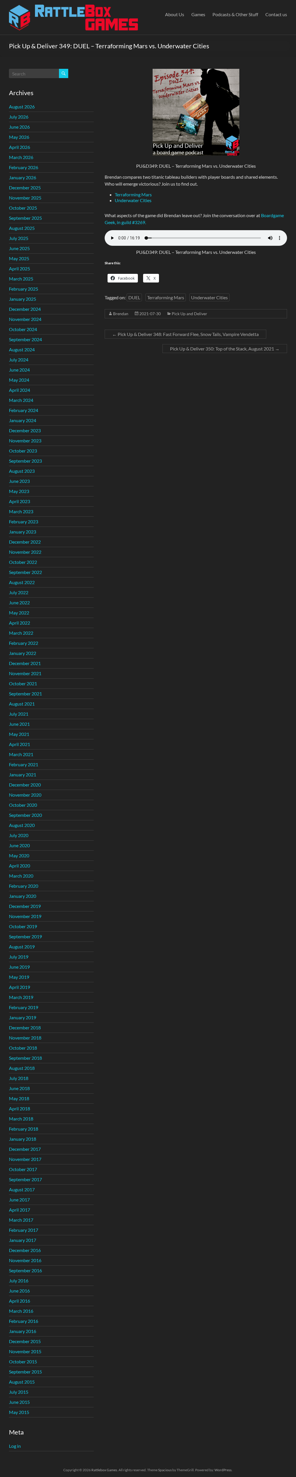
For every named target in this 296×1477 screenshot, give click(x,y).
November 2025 (25, 197)
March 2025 (21, 278)
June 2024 (19, 369)
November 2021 (25, 673)
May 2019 (19, 977)
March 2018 (21, 1118)
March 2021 (21, 754)
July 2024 (18, 359)
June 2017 (19, 1199)
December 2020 (25, 784)
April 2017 (19, 1209)
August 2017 (22, 1189)
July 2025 (18, 238)
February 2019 (23, 1007)
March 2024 (21, 400)
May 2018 (19, 1098)
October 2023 (23, 450)
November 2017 (25, 1159)
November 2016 (25, 1260)
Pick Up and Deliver (189, 313)
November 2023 (25, 440)
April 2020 (19, 865)
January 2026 (22, 177)
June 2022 (19, 602)
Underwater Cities (133, 200)
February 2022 (23, 643)
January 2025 (22, 299)
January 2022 (22, 653)
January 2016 (22, 1331)
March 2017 (21, 1220)
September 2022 (25, 572)
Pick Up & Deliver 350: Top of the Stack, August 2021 (225, 348)
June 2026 (19, 127)
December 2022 (25, 541)
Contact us (276, 14)
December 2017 (25, 1149)
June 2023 (19, 481)
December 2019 (25, 906)
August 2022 (22, 582)
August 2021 (22, 703)
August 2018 (22, 1068)
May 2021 (19, 734)
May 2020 (19, 855)
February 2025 (23, 288)
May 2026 (19, 137)
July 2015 (18, 1392)
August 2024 (22, 349)
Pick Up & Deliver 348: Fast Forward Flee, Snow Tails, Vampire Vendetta (185, 334)
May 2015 (19, 1412)
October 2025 (23, 208)
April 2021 (19, 744)
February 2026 (23, 167)
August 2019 (22, 946)
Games (198, 14)
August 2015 (22, 1381)
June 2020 (19, 845)
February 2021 (23, 764)
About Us (174, 14)
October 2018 (23, 1047)
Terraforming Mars (133, 194)
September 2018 (25, 1058)
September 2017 (25, 1179)
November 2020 (25, 794)
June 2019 (19, 967)
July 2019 (18, 956)
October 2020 (23, 805)
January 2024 (22, 420)
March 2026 (21, 157)
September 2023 (25, 461)
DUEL (134, 297)
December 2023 (25, 430)
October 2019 (23, 926)
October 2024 (23, 329)
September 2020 (25, 815)
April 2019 (19, 987)
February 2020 (23, 886)
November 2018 (25, 1037)
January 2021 (22, 774)
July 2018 (18, 1078)
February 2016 (23, 1321)
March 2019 (21, 997)
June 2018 (19, 1088)
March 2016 (21, 1311)
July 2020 (18, 835)
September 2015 (25, 1371)
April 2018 (19, 1108)
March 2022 (21, 633)
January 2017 (22, 1240)
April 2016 (19, 1301)
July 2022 (18, 592)
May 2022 (19, 612)
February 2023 (23, 521)
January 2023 (22, 531)
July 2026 (18, 116)
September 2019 (25, 936)
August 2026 (22, 106)
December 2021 (25, 663)
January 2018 (22, 1139)
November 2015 (25, 1351)
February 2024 (23, 410)
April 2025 (19, 268)
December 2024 (25, 309)
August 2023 (22, 471)
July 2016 (18, 1280)
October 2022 (23, 562)
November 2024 (25, 319)
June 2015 (19, 1402)
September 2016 (25, 1270)
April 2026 (19, 147)
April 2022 (19, 622)
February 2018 (23, 1128)
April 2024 (19, 390)
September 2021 (25, 693)
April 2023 (19, 501)
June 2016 (19, 1290)
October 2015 (23, 1361)
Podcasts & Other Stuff (235, 14)
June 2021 (19, 724)
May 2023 (19, 491)
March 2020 (21, 875)
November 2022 (25, 552)
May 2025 (19, 258)
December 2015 (25, 1341)
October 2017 (23, 1169)
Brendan (120, 313)
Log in (15, 1446)
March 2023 (21, 511)
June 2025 (19, 248)
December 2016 (25, 1250)
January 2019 (22, 1017)
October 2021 (23, 683)
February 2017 (23, 1230)
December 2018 (25, 1027)
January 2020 (22, 896)
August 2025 (22, 228)
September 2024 (25, 339)
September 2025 (25, 218)
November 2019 (25, 916)
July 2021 (18, 714)
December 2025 (25, 187)
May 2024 (19, 380)
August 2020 (22, 825)
